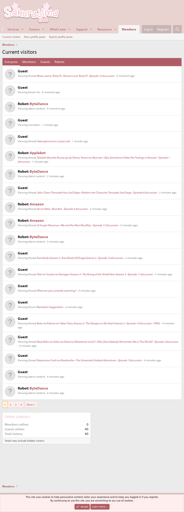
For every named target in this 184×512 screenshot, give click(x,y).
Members (129, 29)
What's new (58, 29)
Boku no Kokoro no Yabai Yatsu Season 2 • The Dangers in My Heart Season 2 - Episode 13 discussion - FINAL (98, 323)
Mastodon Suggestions (49, 307)
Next (30, 404)
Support (82, 29)
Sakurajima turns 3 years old (53, 141)
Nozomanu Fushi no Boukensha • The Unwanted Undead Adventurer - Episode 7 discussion (89, 360)
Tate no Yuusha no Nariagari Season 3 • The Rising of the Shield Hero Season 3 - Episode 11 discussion (95, 274)
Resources (104, 29)
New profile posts (34, 37)
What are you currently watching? (56, 290)
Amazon (37, 204)
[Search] (177, 29)
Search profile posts (60, 37)
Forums (34, 29)
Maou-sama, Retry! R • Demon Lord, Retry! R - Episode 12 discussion (75, 75)
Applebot (38, 152)
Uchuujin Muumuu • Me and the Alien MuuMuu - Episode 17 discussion (77, 225)
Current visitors (11, 37)
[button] (23, 29)
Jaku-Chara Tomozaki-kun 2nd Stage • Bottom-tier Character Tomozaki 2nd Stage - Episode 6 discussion (97, 192)
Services (13, 29)
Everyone (11, 62)
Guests (45, 62)
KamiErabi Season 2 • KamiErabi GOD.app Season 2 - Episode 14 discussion (80, 258)
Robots (59, 62)
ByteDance (39, 103)
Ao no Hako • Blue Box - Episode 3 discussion (62, 209)
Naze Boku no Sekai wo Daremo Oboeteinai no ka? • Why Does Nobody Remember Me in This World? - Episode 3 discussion (107, 341)
